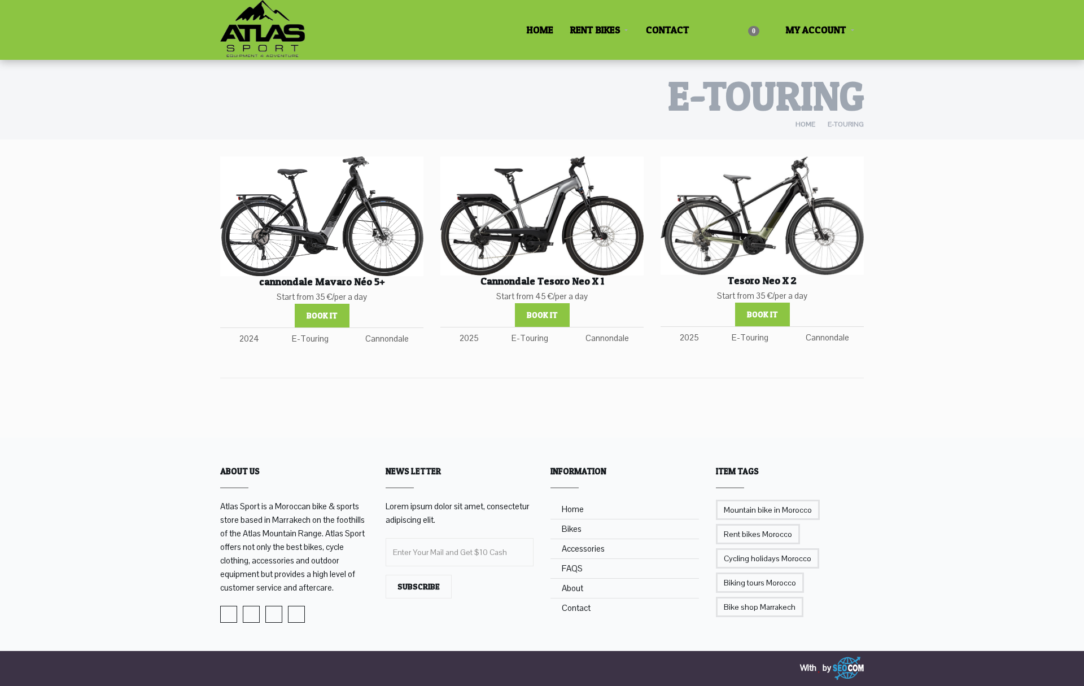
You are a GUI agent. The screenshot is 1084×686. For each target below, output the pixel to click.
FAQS (572, 568)
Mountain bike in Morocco (768, 510)
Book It (322, 315)
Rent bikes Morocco (758, 534)
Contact (667, 30)
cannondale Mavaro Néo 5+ (322, 281)
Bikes (572, 528)
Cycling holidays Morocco (767, 558)
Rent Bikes (595, 30)
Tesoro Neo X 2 (762, 280)
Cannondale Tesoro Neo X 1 (542, 281)
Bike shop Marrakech (759, 607)
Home (540, 30)
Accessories (583, 548)
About (572, 588)
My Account (815, 30)
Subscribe (418, 586)
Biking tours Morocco (760, 583)
